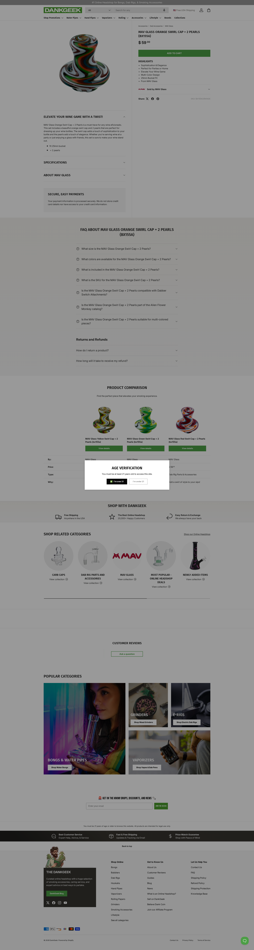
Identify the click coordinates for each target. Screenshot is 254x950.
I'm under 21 (138, 481)
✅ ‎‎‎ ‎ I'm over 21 (117, 481)
